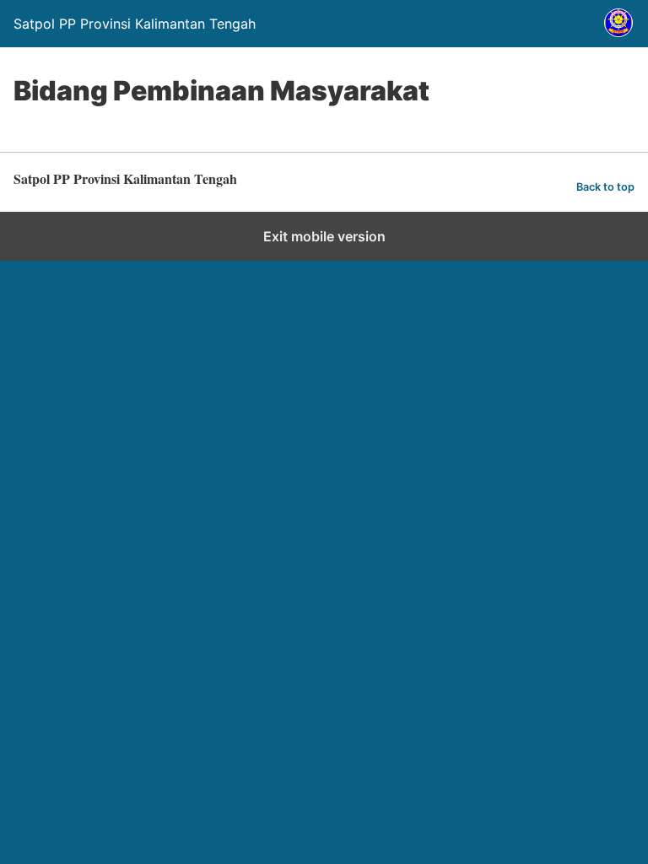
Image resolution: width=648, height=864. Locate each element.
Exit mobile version (324, 236)
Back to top (605, 187)
